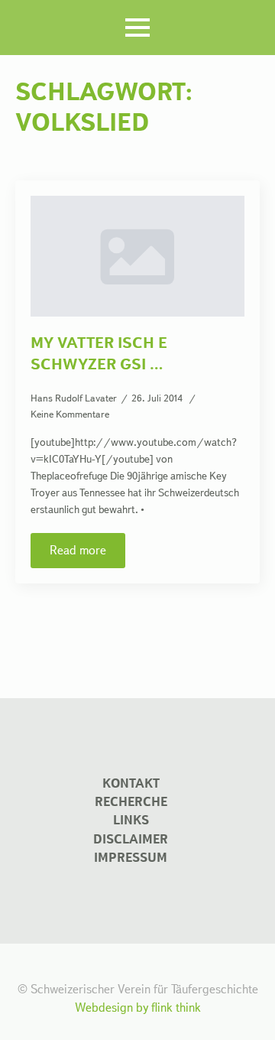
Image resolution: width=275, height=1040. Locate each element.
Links (131, 820)
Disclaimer (130, 839)
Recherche (131, 802)
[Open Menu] (137, 27)
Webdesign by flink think (138, 1007)
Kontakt (131, 783)
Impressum (130, 857)
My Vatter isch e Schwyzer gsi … (99, 353)
